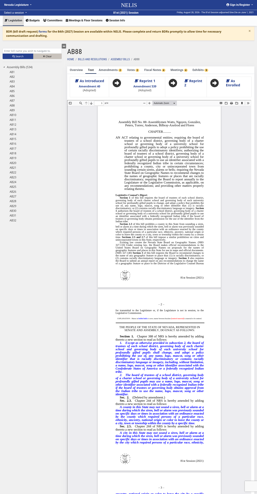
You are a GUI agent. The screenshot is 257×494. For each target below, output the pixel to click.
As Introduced (91, 80)
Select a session (14, 12)
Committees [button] (54, 20)
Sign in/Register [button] (240, 4)
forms (43, 31)
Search (19, 56)
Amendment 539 (144, 86)
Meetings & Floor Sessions (85, 20)
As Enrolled (233, 82)
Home (70, 59)
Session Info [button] (117, 20)
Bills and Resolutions (92, 59)
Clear (48, 56)
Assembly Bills (120, 59)
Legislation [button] (15, 20)
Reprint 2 (193, 82)
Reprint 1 (146, 80)
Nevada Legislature (16, 4)
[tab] (76, 70)
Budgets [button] (34, 20)
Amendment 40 (89, 86)
